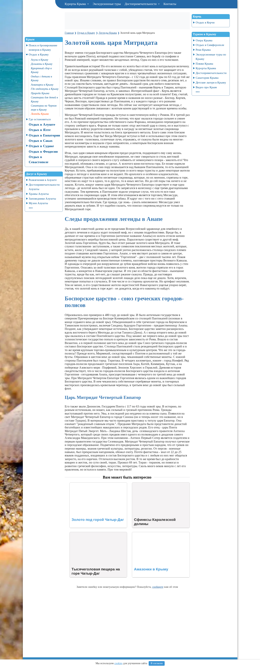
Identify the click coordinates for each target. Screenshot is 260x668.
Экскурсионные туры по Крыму (211, 56)
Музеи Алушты (38, 203)
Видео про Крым (206, 87)
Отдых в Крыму (39, 54)
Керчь (197, 16)
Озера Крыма (204, 40)
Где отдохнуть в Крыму (44, 88)
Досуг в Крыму (36, 174)
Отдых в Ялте (40, 130)
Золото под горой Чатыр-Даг (88, 484)
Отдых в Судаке (41, 146)
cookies (118, 663)
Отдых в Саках (41, 141)
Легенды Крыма (40, 113)
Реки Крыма (203, 49)
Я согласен (157, 663)
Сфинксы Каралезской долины (152, 484)
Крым (30, 39)
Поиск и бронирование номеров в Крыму (43, 47)
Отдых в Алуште (42, 124)
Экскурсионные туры (107, 4)
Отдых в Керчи (205, 22)
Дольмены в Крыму (41, 64)
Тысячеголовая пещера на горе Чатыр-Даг (97, 533)
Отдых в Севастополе (38, 159)
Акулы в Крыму (39, 59)
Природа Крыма (40, 93)
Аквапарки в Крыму (42, 84)
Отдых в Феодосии (43, 151)
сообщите (157, 586)
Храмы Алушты (39, 193)
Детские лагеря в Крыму (211, 82)
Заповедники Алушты (42, 198)
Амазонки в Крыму (144, 533)
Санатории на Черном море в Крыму (44, 107)
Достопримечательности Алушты (44, 187)
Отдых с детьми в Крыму (41, 78)
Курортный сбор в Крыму (41, 70)
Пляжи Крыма (204, 63)
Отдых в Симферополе (210, 45)
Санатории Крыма (207, 77)
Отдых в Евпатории (44, 135)
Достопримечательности (141, 4)
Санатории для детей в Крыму (44, 99)
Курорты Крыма (76, 4)
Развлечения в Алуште (43, 179)
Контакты (169, 4)
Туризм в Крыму (204, 34)
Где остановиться (40, 119)
